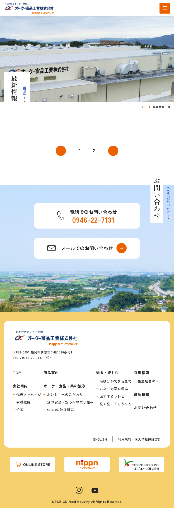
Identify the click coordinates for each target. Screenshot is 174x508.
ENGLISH (100, 439)
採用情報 (141, 372)
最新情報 (141, 394)
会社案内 (20, 386)
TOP (17, 372)
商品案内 (51, 372)
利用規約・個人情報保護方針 (139, 439)
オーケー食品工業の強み (64, 386)
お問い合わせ (145, 407)
